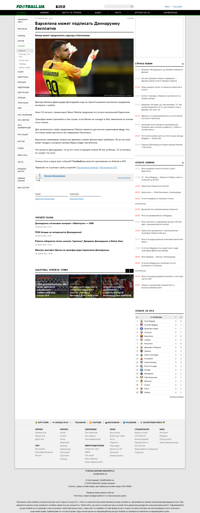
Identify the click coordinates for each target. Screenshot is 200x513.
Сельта (147, 385)
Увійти (167, 6)
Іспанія (63, 436)
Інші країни (40, 449)
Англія (63, 433)
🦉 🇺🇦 (152, 422)
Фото (118, 13)
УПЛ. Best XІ (140, 436)
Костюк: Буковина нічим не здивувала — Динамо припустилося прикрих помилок (159, 79)
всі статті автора (124, 177)
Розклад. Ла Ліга (24, 55)
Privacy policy (165, 439)
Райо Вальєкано (150, 377)
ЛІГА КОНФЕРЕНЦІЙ (24, 126)
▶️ (95, 422)
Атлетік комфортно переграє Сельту (157, 199)
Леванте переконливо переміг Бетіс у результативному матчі (158, 286)
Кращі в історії (141, 433)
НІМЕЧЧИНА (23, 77)
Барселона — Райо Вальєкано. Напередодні (161, 192)
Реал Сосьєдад (150, 366)
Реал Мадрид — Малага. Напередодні (158, 257)
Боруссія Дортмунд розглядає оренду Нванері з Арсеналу (161, 146)
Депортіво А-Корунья (152, 347)
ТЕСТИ (20, 162)
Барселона (74, 199)
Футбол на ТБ (142, 13)
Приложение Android (87, 167)
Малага (147, 392)
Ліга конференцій (92, 439)
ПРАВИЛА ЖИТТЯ (22, 170)
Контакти (164, 433)
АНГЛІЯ (21, 41)
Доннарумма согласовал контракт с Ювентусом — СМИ (64, 223)
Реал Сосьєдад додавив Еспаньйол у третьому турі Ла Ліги (162, 277)
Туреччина (64, 456)
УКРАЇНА (21, 36)
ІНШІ (20, 108)
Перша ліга (40, 436)
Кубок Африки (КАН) (94, 462)
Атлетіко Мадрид (151, 325)
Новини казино (116, 456)
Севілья (147, 340)
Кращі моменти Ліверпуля (146, 449)
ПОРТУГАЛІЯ (23, 93)
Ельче (146, 389)
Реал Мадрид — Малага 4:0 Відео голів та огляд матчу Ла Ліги (161, 178)
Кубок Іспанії (24, 68)
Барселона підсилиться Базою (155, 186)
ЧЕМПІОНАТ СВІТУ (23, 21)
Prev (127, 271)
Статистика (24, 60)
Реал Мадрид (149, 321)
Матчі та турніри (71, 13)
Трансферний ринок (44, 452)
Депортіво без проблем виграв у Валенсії (159, 209)
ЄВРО (87, 452)
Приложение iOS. (108, 167)
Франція (63, 446)
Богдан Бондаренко (54, 176)
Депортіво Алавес (151, 329)
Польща (63, 459)
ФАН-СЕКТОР (23, 188)
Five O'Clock (140, 446)
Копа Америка (91, 459)
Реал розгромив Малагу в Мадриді (156, 216)
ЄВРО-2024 (22, 155)
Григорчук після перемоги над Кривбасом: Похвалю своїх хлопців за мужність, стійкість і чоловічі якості (161, 127)
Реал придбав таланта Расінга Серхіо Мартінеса (158, 170)
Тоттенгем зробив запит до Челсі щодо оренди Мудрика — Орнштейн (162, 137)
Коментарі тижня (117, 436)
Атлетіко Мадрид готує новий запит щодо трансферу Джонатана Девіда (159, 249)
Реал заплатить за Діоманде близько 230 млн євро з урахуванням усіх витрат (161, 223)
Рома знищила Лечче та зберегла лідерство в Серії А (161, 88)
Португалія (65, 452)
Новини (44, 13)
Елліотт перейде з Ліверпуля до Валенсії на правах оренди (161, 97)
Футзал (38, 455)
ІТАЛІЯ (20, 72)
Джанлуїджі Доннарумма (45, 199)
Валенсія (147, 381)
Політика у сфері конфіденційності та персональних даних (100, 496)
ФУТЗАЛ (21, 142)
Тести (112, 439)
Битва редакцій (141, 439)
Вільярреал (148, 374)
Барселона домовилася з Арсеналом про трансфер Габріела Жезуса (159, 232)
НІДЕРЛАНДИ (24, 87)
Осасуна (147, 332)
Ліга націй (89, 455)
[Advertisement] (159, 37)
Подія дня (139, 452)
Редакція (164, 436)
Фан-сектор (115, 433)
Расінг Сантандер (151, 355)
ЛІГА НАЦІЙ (23, 135)
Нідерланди (65, 449)
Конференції (170, 13)
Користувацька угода (169, 442)
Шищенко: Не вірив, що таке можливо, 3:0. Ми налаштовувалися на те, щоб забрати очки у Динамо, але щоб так (161, 107)
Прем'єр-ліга (40, 433)
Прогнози (114, 452)
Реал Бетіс (148, 344)
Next (132, 271)
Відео (98, 13)
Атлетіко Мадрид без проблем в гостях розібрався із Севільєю (158, 264)
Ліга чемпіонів (91, 433)
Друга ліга (39, 439)
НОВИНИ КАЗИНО (21, 180)
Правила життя (141, 442)
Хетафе (147, 370)
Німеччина (64, 442)
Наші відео (115, 446)
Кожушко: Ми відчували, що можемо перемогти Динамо (162, 71)
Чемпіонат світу (92, 449)
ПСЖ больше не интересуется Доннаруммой (58, 232)
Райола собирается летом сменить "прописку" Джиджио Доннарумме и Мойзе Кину (79, 241)
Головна (21, 13)
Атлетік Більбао (150, 362)
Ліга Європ (90, 436)
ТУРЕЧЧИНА (23, 103)
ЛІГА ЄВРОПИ (24, 120)
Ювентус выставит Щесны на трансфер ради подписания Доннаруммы (72, 250)
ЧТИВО (21, 148)
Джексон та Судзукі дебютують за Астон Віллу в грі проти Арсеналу (161, 117)
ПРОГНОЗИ (22, 29)
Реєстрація (177, 6)
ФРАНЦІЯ (22, 82)
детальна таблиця (177, 397)
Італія (62, 439)
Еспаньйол (148, 359)
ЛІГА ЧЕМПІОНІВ (25, 115)
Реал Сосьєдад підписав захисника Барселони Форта (162, 240)
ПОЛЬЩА (21, 98)
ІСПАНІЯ (21, 46)
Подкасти (114, 442)
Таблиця (22, 64)
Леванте (147, 351)
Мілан (81, 199)
